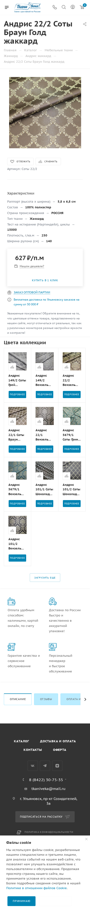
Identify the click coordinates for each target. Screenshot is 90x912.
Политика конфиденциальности (48, 832)
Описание (18, 699)
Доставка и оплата (58, 741)
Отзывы (46, 699)
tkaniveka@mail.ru (48, 788)
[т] (45, 112)
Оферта (59, 750)
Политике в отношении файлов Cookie (36, 888)
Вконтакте (33, 766)
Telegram (45, 766)
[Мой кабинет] (73, 7)
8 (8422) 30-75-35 (46, 780)
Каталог (21, 741)
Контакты (33, 750)
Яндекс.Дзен (57, 766)
